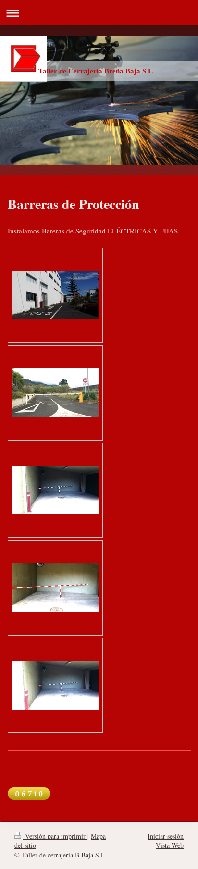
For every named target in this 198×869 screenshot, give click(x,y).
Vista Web (170, 845)
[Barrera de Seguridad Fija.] (55, 490)
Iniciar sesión (166, 836)
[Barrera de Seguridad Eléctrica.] (55, 295)
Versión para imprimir (55, 836)
